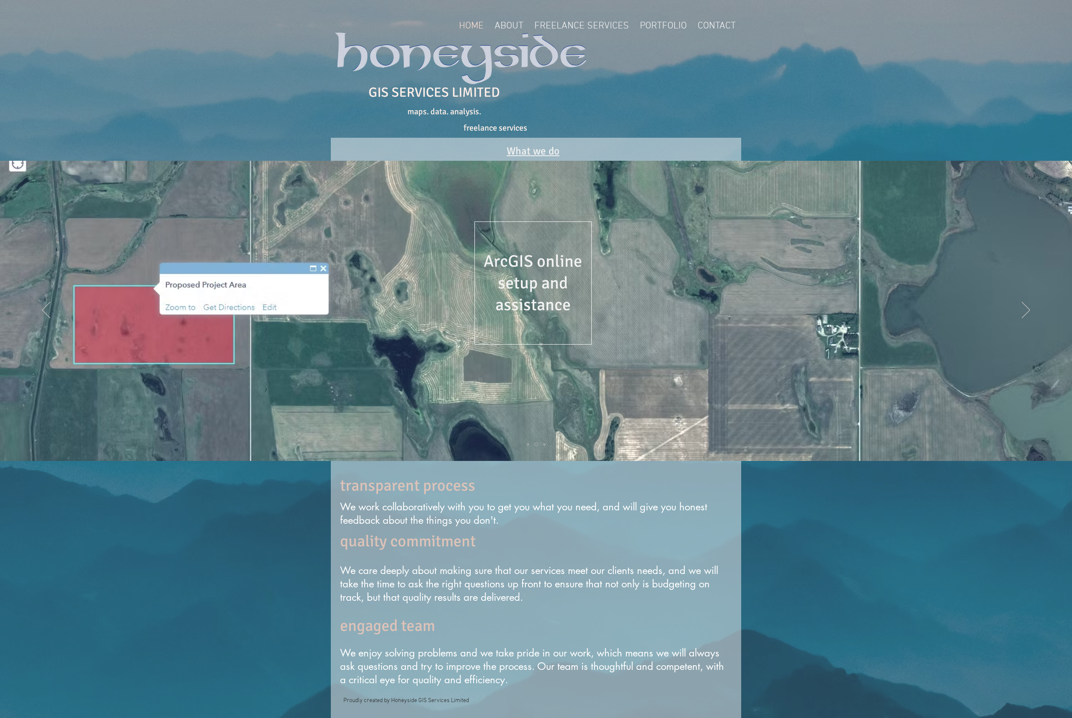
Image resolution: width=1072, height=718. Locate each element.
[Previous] (46, 310)
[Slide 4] (544, 444)
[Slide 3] (535, 444)
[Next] (1026, 310)
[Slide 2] (528, 444)
